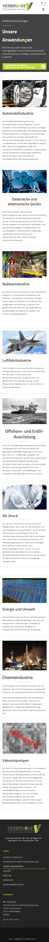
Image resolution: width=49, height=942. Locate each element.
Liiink (38, 939)
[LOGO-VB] (18, 3)
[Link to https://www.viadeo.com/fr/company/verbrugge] (45, 3)
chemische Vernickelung (15, 121)
